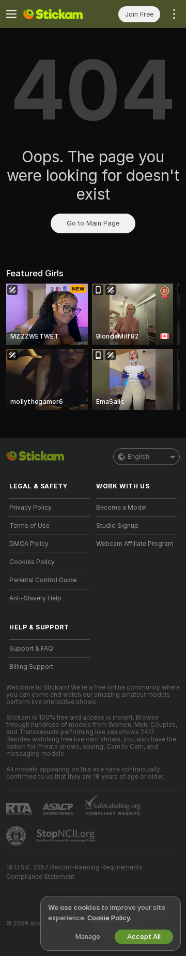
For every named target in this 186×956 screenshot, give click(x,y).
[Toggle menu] (11, 14)
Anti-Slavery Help (35, 598)
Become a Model (121, 507)
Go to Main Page (93, 223)
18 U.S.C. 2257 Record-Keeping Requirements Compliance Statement (74, 872)
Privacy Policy (30, 507)
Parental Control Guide (42, 580)
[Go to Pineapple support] (17, 836)
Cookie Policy (108, 918)
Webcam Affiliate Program (135, 543)
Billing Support (31, 666)
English (138, 456)
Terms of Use (29, 525)
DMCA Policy (29, 543)
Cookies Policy (32, 562)
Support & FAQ (31, 648)
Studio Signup (117, 525)
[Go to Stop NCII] (66, 836)
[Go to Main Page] (58, 14)
